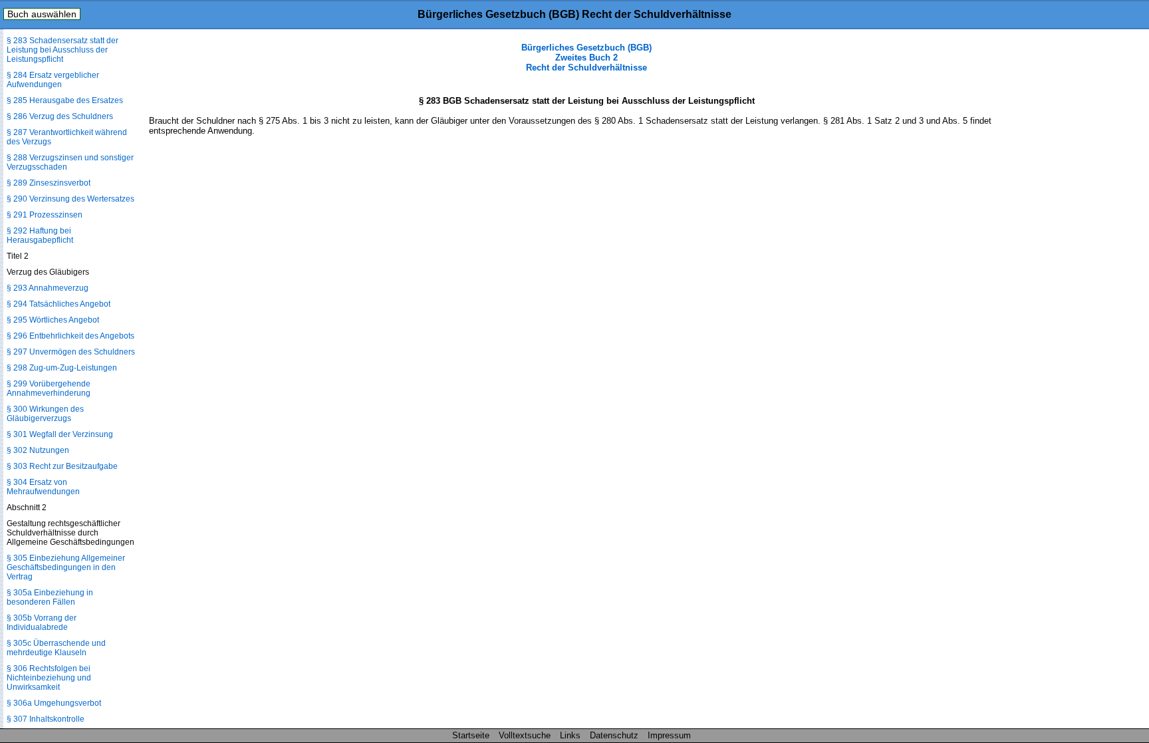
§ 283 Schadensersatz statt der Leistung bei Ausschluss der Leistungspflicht (62, 50)
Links (570, 735)
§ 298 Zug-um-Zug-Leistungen (62, 367)
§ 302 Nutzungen (38, 450)
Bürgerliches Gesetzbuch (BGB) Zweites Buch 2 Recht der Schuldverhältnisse (586, 58)
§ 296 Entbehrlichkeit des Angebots (70, 336)
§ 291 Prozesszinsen (44, 215)
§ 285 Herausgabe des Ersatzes (65, 100)
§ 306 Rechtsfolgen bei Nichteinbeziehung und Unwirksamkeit (49, 678)
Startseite (470, 735)
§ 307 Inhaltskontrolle (45, 719)
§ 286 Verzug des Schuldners (60, 116)
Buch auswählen (41, 14)
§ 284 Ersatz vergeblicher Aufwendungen (53, 80)
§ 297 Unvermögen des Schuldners (71, 352)
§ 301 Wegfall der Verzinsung (60, 434)
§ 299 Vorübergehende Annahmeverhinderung (48, 388)
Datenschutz (614, 735)
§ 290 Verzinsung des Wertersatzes (70, 199)
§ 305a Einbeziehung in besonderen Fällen (50, 597)
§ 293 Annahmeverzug (47, 288)
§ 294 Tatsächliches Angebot (58, 304)
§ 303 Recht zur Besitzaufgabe (62, 466)
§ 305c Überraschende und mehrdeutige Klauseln (56, 648)
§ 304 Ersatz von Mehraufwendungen (43, 487)
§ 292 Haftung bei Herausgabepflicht (40, 235)
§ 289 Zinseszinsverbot (48, 183)
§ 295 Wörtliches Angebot (53, 320)
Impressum (669, 735)
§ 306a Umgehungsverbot (54, 703)
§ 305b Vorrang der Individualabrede (41, 622)
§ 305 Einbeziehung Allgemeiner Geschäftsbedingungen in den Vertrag (66, 567)
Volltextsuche (525, 735)
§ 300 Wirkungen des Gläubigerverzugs (45, 413)
